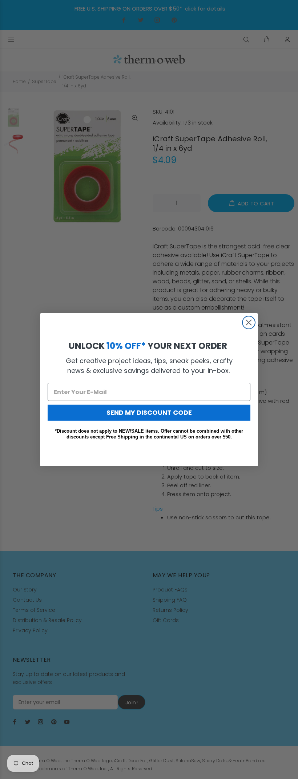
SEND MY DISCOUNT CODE (149, 412)
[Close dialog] (248, 322)
